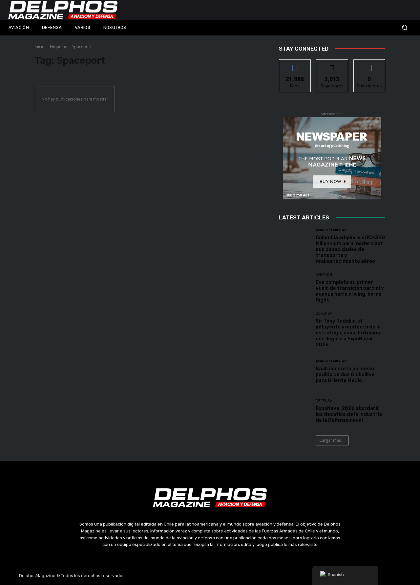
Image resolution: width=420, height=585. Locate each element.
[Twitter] (210, 576)
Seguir (332, 64)
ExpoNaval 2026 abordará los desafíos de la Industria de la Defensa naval (349, 414)
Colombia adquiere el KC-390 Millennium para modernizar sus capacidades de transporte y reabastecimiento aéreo (350, 249)
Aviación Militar (331, 230)
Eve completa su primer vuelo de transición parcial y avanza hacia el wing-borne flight (350, 291)
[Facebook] (179, 576)
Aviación (324, 275)
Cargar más (330, 440)
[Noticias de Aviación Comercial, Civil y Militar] (63, 10)
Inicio (40, 46)
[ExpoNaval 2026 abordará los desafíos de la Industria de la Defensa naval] (295, 411)
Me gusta (295, 64)
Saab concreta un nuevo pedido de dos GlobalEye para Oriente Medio (345, 374)
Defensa (324, 313)
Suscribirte (369, 64)
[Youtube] (226, 576)
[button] (367, 27)
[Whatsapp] (241, 576)
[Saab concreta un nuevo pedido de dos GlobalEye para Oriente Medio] (295, 371)
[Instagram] (194, 576)
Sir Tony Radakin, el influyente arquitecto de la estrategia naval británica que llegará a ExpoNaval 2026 (348, 333)
